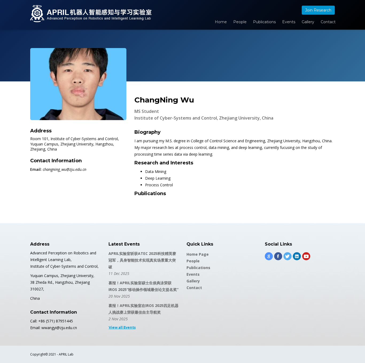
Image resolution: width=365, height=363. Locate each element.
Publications (264, 21)
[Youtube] (306, 256)
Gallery (308, 21)
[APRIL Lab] (91, 13)
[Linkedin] (297, 256)
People (240, 21)
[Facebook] (278, 256)
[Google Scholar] (269, 256)
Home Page (198, 254)
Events (288, 21)
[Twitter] (288, 256)
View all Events (122, 327)
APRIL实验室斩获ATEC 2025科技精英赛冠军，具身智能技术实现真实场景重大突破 (142, 260)
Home (221, 21)
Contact (328, 21)
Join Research (318, 10)
